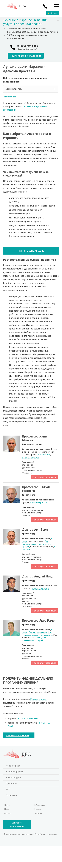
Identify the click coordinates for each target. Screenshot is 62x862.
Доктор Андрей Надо (37, 576)
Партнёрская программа (46, 834)
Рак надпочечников (35, 542)
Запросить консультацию (17, 824)
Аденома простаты (30, 457)
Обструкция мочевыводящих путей (34, 639)
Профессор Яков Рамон (39, 620)
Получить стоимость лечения (25, 55)
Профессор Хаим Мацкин (34, 438)
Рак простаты (44, 454)
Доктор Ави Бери (35, 529)
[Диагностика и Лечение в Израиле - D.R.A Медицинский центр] (15, 6)
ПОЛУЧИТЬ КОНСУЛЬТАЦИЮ (31, 250)
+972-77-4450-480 (27, 718)
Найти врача (39, 805)
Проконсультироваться (44, 477)
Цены (6, 809)
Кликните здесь (38, 699)
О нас (6, 805)
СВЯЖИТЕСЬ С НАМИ (17, 735)
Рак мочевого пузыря (37, 633)
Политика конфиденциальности (18, 834)
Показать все (10, 96)
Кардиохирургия (14, 771)
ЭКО (8, 789)
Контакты (38, 813)
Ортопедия (11, 783)
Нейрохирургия (13, 777)
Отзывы (53, 13)
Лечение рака (13, 765)
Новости (37, 809)
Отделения (11, 795)
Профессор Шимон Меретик (36, 489)
